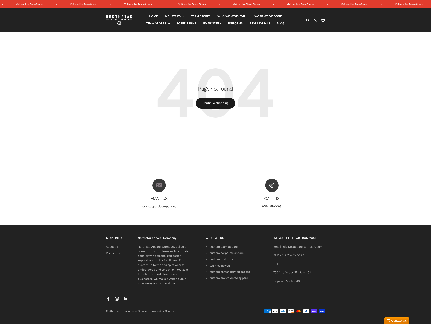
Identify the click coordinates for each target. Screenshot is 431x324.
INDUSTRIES (172, 16)
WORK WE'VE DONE (268, 16)
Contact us (113, 253)
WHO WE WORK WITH (232, 16)
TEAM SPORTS (156, 24)
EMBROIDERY (212, 24)
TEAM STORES (201, 16)
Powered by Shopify (162, 311)
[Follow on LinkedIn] (125, 299)
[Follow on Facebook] (108, 299)
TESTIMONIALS (260, 24)
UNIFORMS (235, 24)
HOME (153, 16)
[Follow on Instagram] (117, 299)
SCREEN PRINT (186, 24)
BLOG (281, 24)
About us (112, 247)
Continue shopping (216, 103)
